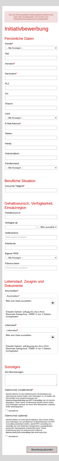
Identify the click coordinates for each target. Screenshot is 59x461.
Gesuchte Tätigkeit (15, 186)
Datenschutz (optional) (16, 415)
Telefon (8, 133)
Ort (6, 93)
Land (7, 113)
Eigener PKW (11, 253)
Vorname (10, 63)
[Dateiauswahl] (53, 337)
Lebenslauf (11, 325)
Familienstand (12, 163)
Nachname (11, 73)
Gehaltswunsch (12, 212)
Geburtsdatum (12, 153)
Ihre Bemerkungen (14, 372)
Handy (8, 143)
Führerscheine (12, 263)
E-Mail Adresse (13, 123)
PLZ (7, 83)
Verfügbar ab (11, 222)
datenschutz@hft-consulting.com (20, 432)
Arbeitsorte (10, 243)
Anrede (9, 43)
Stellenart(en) (11, 233)
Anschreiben (11, 290)
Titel (7, 53)
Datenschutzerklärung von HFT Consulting (24, 400)
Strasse (9, 103)
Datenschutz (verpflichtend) (19, 390)
